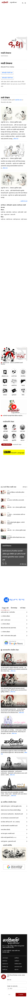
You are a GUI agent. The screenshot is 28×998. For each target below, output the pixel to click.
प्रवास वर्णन (12, 214)
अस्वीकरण (17, 960)
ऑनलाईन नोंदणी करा (7, 72)
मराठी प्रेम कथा (18, 100)
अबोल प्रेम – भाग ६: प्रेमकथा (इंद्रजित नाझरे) (16, 530)
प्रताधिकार (17, 958)
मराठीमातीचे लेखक (17, 444)
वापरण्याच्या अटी (18, 966)
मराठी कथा (19, 205)
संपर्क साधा (4, 960)
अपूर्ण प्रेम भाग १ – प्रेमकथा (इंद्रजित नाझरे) (11, 188)
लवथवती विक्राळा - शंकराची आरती (11, 747)
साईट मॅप (16, 969)
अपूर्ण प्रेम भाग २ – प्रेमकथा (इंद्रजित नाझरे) (11, 158)
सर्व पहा (24, 487)
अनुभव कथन (7, 214)
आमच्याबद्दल (5, 958)
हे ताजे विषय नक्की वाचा (9, 487)
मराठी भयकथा (24, 219)
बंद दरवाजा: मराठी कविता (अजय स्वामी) (15, 500)
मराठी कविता (8, 212)
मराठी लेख (3, 212)
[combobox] (10, 988)
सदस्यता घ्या (5, 963)
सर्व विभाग (3, 205)
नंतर (9, 994)
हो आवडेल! (21, 994)
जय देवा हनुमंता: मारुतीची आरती (10, 726)
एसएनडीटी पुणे (9, 535)
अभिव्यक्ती (9, 205)
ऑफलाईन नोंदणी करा (7, 78)
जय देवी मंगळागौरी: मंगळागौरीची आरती (12, 664)
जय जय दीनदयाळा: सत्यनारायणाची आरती (13, 705)
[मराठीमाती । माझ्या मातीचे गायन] (11, 3)
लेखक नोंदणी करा (7, 444)
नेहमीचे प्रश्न (4, 969)
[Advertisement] (14, 20)
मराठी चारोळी (20, 212)
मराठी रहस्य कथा (16, 219)
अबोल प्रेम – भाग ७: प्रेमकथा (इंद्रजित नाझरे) (16, 507)
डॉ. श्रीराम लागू (23, 564)
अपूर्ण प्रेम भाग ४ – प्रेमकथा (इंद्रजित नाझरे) (11, 122)
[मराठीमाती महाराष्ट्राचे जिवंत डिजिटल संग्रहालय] (14, 407)
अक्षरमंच (14, 205)
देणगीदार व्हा (5, 966)
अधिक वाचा (15, 138)
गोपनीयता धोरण (18, 963)
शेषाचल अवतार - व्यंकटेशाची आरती (11, 789)
